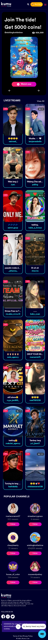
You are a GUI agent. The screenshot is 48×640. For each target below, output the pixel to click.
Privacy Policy (28, 636)
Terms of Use (17, 636)
